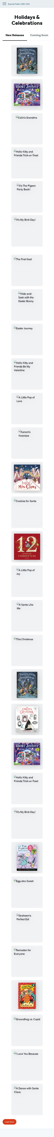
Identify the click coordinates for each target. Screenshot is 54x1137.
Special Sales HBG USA (19, 4)
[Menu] (4, 3)
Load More (9, 1121)
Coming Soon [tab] (39, 35)
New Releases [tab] (15, 35)
